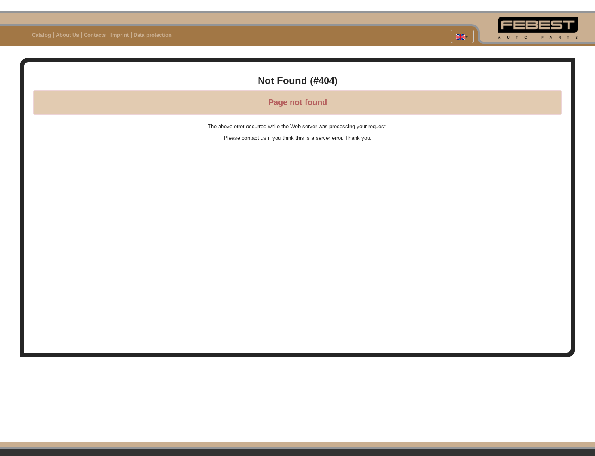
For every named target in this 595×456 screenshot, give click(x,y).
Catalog (41, 35)
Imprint (119, 35)
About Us (67, 35)
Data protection (153, 35)
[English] (462, 36)
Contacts (95, 35)
